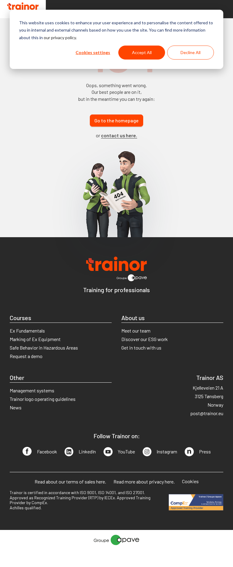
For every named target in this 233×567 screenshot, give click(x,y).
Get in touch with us (141, 347)
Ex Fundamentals (27, 330)
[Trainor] (23, 9)
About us (133, 317)
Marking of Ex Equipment (35, 339)
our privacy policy (60, 37)
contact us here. (119, 135)
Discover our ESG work (144, 339)
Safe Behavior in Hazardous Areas (44, 347)
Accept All (142, 52)
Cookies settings (93, 52)
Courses (20, 317)
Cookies (190, 481)
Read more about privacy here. (144, 481)
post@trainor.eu (206, 413)
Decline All (191, 52)
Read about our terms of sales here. (70, 481)
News (16, 407)
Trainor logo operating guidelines (43, 399)
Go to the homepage (116, 120)
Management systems (32, 390)
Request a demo (26, 356)
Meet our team (135, 330)
